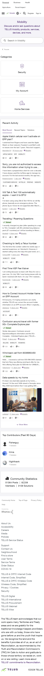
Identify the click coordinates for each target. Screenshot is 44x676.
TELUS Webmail (9, 606)
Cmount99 (6, 255)
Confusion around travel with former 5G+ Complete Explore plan (20, 323)
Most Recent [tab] (7, 130)
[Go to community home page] (10, 13)
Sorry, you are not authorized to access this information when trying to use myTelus (21, 166)
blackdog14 (6, 150)
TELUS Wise (7, 609)
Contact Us (7, 548)
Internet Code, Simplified (13, 577)
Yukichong (6, 368)
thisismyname (7, 179)
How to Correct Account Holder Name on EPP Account (21, 295)
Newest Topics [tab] (19, 130)
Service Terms (8, 562)
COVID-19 (6, 569)
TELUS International (11, 599)
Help (3, 504)
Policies (5, 536)
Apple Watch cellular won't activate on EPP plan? (21, 138)
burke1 (5, 209)
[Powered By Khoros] (22, 511)
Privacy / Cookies (10, 587)
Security (5, 591)
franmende (6, 280)
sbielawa (5, 308)
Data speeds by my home (15, 377)
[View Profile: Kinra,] (4, 453)
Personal (5, 2)
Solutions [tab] (30, 130)
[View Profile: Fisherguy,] (4, 443)
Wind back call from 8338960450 (19, 352)
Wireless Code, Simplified (13, 584)
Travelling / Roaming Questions (17, 218)
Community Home (8, 500)
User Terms (6, 559)
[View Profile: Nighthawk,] (4, 462)
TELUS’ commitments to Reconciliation (20, 662)
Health (27, 2)
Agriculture (6, 7)
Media (4, 533)
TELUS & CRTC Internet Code (16, 574)
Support (5, 545)
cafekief (5, 414)
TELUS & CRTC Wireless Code (16, 581)
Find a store (7, 555)
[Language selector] (18, 13)
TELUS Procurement (11, 603)
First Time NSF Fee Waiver (15, 268)
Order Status (7, 565)
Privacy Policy (36, 500)
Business (17, 2)
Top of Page (23, 500)
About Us (6, 523)
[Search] (24, 13)
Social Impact (20, 7)
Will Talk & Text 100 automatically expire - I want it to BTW (18, 193)
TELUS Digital (8, 596)
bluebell (5, 233)
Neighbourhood (9, 552)
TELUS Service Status (12, 540)
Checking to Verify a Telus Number (19, 243)
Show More (23, 424)
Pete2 (4, 339)
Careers (5, 530)
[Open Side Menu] (3, 13)
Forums (6, 49)
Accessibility (7, 526)
